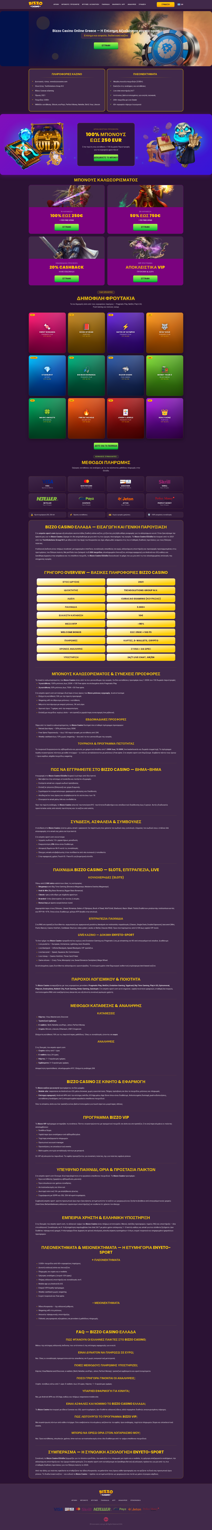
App (113, 1500)
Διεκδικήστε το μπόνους (106, 157)
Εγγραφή (106, 45)
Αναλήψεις (132, 4)
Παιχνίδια (106, 4)
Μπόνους (84, 1500)
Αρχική (56, 4)
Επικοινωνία (136, 1500)
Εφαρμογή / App (118, 4)
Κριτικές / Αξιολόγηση (90, 4)
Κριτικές (94, 1500)
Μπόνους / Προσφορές (70, 4)
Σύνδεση (142, 4)
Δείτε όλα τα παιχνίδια (106, 446)
